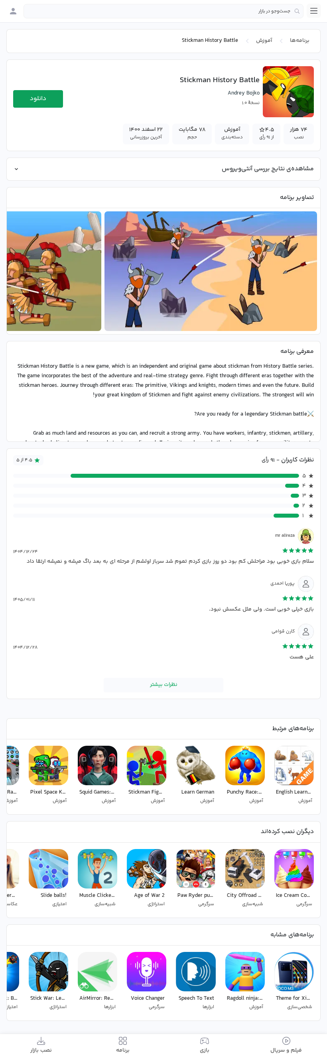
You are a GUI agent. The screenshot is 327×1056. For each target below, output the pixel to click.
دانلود (38, 99)
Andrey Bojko (244, 93)
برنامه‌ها (299, 40)
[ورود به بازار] (13, 11)
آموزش (264, 40)
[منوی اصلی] (314, 11)
